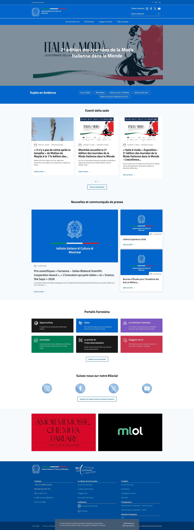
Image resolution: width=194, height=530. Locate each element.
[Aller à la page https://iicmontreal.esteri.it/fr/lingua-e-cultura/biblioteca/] (130, 432)
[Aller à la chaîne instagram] (146, 8)
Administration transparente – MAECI (134, 510)
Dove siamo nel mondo (85, 497)
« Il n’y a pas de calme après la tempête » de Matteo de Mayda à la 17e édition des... (52, 153)
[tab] (95, 181)
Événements (125, 489)
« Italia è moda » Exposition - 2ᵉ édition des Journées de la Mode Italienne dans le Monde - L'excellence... (141, 155)
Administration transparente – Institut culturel (136, 505)
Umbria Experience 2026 (134, 239)
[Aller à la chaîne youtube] (159, 8)
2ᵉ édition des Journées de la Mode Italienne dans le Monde (97, 52)
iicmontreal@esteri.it (47, 497)
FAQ (122, 518)
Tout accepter (128, 525)
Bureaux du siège (40, 502)
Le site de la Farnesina (85, 484)
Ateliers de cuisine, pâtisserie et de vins (114, 96)
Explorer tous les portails (97, 359)
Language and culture (128, 493)
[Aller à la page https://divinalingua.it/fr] (64, 432)
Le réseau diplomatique (85, 489)
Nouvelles (124, 497)
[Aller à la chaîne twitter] (155, 8)
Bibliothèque (100, 91)
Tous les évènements (97, 187)
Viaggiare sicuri (83, 493)
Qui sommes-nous (127, 484)
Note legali (35, 526)
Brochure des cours (141, 91)
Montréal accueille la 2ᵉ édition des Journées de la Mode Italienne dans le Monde (96, 153)
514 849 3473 (42, 493)
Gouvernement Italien (38, 2)
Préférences (128, 523)
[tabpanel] (53, 148)
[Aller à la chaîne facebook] (151, 8)
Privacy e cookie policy (50, 526)
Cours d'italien (85, 91)
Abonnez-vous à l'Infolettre (119, 91)
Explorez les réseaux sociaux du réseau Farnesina (97, 399)
